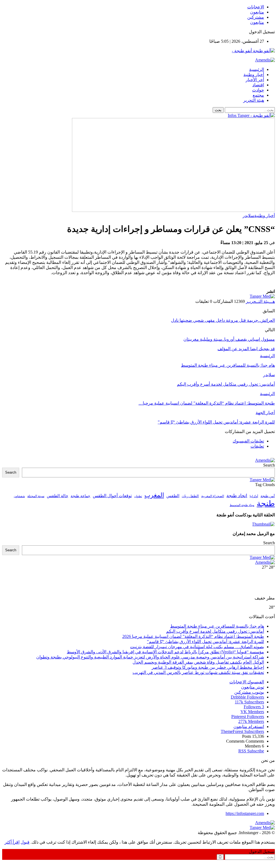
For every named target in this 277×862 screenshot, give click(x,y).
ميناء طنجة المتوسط (242, 505)
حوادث (258, 90)
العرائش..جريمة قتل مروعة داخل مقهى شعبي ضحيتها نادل (223, 320)
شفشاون (19, 496)
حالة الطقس (57, 496)
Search (269, 465)
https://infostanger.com (245, 813)
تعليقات (257, 446)
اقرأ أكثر (12, 842)
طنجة (266, 503)
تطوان (138, 496)
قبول (25, 842)
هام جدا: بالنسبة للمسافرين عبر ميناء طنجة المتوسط (217, 626)
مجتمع (258, 95)
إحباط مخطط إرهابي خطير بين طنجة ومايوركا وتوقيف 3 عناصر (208, 667)
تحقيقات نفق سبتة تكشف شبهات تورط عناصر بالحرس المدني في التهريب (198, 672)
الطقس (172, 495)
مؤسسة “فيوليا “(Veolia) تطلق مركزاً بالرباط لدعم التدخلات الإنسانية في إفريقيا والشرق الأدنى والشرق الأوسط (165, 652)
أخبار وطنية (253, 74)
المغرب (154, 495)
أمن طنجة (267, 496)
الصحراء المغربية (212, 496)
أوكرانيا (254, 496)
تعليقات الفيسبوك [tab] (248, 441)
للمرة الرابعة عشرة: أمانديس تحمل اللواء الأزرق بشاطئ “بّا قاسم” (205, 641)
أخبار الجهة (265, 412)
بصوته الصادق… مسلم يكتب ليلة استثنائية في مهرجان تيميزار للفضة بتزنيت (197, 646)
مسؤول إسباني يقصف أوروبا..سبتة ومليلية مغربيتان (229, 339)
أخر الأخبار (255, 79)
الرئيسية (256, 69)
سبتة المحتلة (35, 496)
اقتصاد (258, 85)
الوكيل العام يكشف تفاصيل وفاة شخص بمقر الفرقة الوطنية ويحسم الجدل (198, 662)
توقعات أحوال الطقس (112, 495)
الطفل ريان (190, 496)
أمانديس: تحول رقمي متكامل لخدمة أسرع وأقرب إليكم (215, 631)
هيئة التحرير (253, 100)
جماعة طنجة (80, 496)
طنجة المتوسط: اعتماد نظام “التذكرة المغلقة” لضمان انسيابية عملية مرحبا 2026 (193, 636)
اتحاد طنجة (236, 495)
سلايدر (248, 215)
